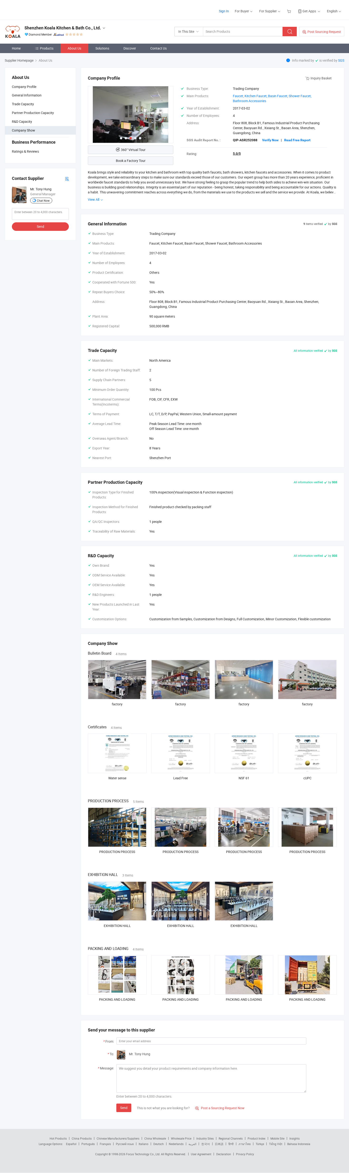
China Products (82, 1138)
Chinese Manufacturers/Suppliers (118, 1138)
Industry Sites (205, 1138)
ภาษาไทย (245, 1144)
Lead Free (180, 778)
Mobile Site (277, 1138)
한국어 (205, 1144)
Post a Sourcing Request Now (220, 1108)
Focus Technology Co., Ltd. (143, 1154)
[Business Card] (67, 178)
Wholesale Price (181, 1138)
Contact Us (158, 48)
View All (94, 199)
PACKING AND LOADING (117, 999)
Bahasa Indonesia (298, 1144)
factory (117, 704)
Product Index (256, 1138)
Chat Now (43, 200)
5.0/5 (237, 153)
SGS (341, 60)
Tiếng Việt (275, 1144)
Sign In (224, 11)
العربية (192, 1144)
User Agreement (201, 1154)
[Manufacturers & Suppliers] (35, 9)
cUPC (307, 778)
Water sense (117, 778)
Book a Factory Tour (131, 160)
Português (88, 1144)
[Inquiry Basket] (289, 11)
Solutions (102, 48)
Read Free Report (297, 140)
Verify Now (270, 140)
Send (40, 226)
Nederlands (176, 1144)
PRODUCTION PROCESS (117, 851)
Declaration (223, 1154)
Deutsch (158, 1144)
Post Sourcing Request (324, 31)
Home (16, 48)
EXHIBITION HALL (117, 925)
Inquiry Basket (321, 78)
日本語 (219, 1144)
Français (105, 1144)
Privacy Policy (245, 1154)
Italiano (143, 1144)
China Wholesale (155, 1138)
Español (71, 1144)
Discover (129, 48)
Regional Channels (231, 1138)
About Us (74, 48)
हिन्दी (231, 1144)
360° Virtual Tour (133, 149)
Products (46, 48)
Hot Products (58, 1138)
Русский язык (125, 1144)
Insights (294, 1138)
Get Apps (309, 11)
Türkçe (260, 1144)
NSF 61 (244, 778)
